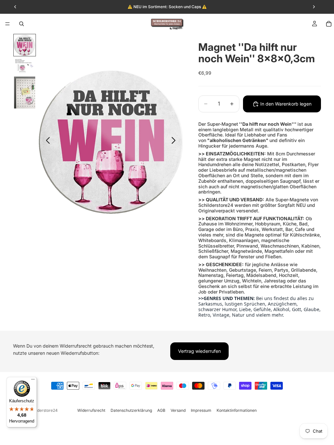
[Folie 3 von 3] (24, 92)
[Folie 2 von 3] (24, 66)
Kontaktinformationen (237, 410)
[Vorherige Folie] (46, 142)
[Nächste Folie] (175, 142)
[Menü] (7, 23)
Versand (178, 410)
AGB (161, 410)
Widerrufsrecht (91, 410)
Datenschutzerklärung (131, 410)
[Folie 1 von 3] (24, 45)
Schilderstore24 (43, 410)
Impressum (201, 410)
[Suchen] (21, 24)
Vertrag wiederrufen (199, 351)
